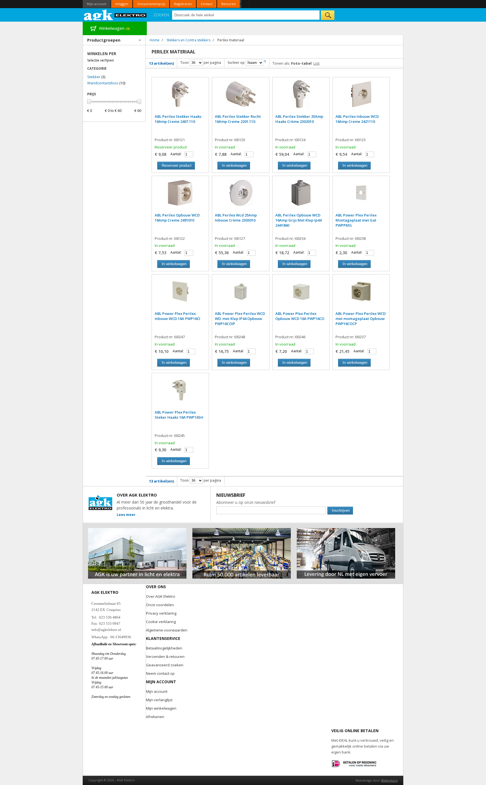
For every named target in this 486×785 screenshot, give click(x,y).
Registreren (183, 4)
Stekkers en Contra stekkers (188, 40)
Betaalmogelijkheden (164, 648)
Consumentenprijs (151, 4)
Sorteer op (236, 62)
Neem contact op (160, 673)
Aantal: (175, 154)
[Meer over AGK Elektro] (137, 530)
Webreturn (389, 780)
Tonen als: (281, 63)
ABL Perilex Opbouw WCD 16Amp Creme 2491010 (177, 218)
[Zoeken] (327, 15)
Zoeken (161, 14)
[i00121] (180, 97)
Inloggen (121, 4)
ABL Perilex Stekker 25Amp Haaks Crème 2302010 (299, 119)
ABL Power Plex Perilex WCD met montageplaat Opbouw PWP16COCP (361, 318)
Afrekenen (155, 716)
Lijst (316, 63)
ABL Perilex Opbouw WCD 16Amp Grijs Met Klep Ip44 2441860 (298, 220)
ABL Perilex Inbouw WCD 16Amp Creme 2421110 (357, 119)
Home (154, 40)
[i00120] (240, 97)
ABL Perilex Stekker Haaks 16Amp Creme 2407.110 (178, 119)
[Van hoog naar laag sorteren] (265, 62)
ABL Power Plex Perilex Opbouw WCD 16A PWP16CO (299, 316)
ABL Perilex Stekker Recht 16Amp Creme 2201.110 (238, 119)
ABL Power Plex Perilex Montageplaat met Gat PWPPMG (356, 220)
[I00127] (240, 196)
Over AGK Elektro (160, 596)
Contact (206, 4)
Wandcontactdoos (102, 82)
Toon (184, 62)
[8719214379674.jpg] (240, 294)
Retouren (228, 4)
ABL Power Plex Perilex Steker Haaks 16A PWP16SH (179, 415)
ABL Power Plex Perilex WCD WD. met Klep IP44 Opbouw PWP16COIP (240, 318)
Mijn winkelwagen (161, 708)
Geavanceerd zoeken (164, 664)
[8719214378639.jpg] (180, 294)
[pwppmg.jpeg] (361, 196)
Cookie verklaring (161, 621)
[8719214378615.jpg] (180, 393)
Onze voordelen (160, 604)
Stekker (93, 76)
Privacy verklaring (161, 613)
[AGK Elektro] (115, 15)
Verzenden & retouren (165, 656)
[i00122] (180, 196)
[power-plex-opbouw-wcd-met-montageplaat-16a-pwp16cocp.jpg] (361, 294)
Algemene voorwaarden (166, 630)
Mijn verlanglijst (159, 699)
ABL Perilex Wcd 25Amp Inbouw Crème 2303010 (236, 218)
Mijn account (96, 4)
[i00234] (301, 196)
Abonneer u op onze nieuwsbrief (245, 502)
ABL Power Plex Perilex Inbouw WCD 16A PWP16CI (177, 316)
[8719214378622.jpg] (301, 294)
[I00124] (301, 97)
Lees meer (126, 514)
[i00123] (361, 97)
